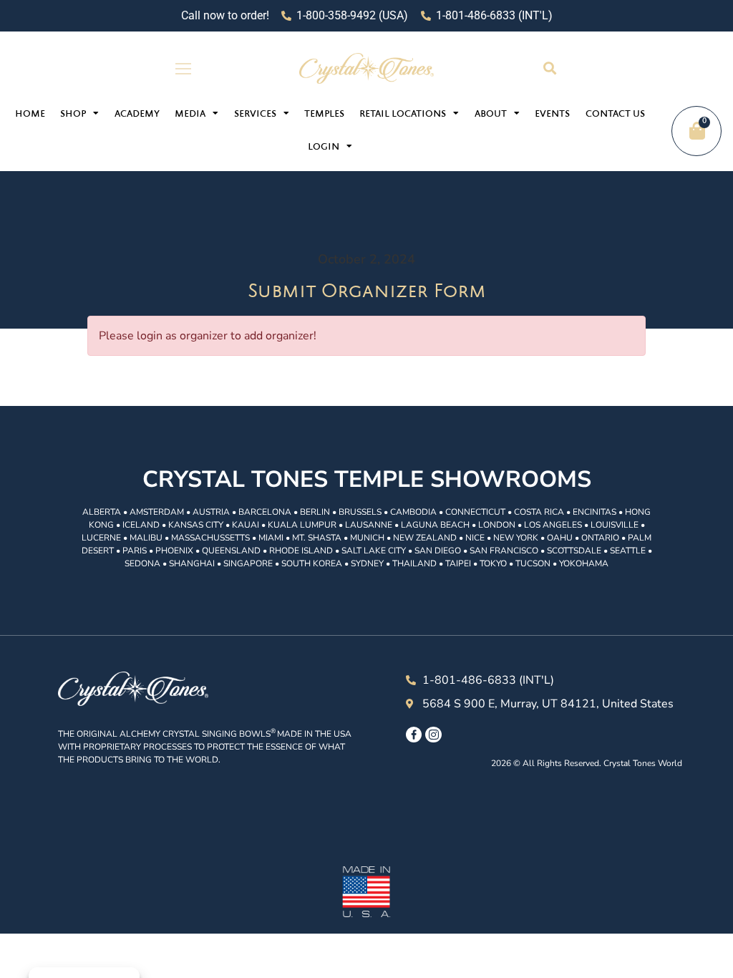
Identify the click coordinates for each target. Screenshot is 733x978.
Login (323, 147)
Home (30, 114)
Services (255, 114)
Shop (73, 114)
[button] (549, 68)
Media (190, 114)
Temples (324, 114)
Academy (137, 114)
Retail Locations (402, 114)
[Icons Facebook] (414, 734)
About (491, 114)
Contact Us (615, 114)
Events (552, 114)
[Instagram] (433, 734)
